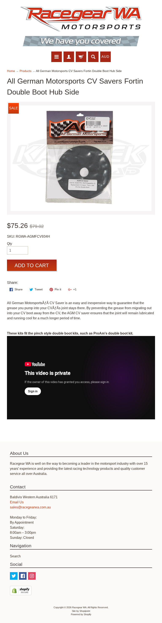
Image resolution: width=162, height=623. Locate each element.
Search (15, 556)
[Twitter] (14, 576)
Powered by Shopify (81, 614)
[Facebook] (23, 576)
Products (25, 71)
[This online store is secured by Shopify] (20, 592)
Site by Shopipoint (81, 611)
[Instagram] (32, 576)
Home (11, 71)
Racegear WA (79, 607)
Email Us (17, 502)
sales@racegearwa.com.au (30, 507)
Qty (9, 243)
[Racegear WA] (81, 26)
